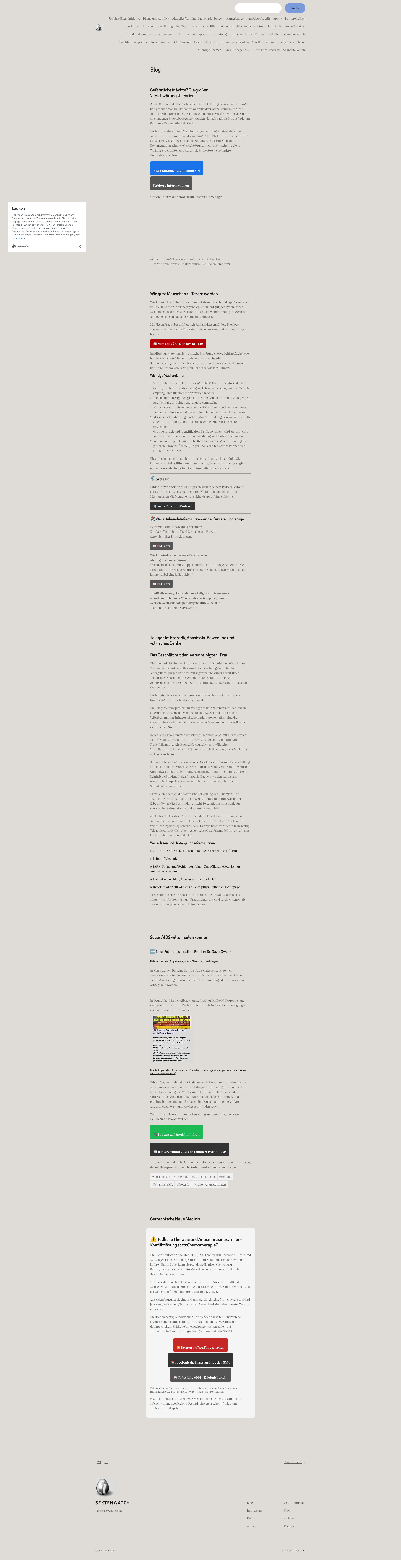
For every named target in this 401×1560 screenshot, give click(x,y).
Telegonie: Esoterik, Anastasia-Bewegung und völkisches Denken (192, 640)
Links (248, 34)
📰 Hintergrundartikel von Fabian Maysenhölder (190, 1151)
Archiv (277, 18)
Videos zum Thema (293, 41)
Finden (295, 8)
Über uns (210, 41)
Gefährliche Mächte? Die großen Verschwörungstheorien (179, 93)
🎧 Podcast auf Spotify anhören (177, 1134)
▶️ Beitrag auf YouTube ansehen (200, 1347)
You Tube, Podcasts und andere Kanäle (280, 49)
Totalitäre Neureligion (187, 41)
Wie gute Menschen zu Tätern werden (184, 294)
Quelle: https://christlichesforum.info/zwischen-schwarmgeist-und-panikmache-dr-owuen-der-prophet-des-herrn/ (198, 1071)
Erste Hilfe (208, 26)
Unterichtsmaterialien (234, 41)
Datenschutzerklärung (158, 26)
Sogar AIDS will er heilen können (179, 937)
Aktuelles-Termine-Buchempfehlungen (197, 18)
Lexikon (236, 34)
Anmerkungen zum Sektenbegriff (248, 18)
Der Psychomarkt (187, 26)
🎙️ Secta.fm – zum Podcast (172, 506)
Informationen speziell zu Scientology (203, 34)
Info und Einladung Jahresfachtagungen (149, 34)
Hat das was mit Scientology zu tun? (241, 26)
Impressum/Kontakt (292, 26)
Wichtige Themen (209, 49)
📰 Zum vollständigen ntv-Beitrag (178, 343)
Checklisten (132, 26)
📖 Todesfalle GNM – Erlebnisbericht (200, 1377)
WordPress (300, 1550)
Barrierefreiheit (295, 18)
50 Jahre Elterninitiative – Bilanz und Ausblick (138, 18)
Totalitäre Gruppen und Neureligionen (144, 41)
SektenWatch (113, 1503)
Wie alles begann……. (238, 49)
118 (106, 1462)
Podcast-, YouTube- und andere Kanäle (280, 34)
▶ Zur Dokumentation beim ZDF (176, 170)
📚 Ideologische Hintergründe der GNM (200, 1362)
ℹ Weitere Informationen (171, 185)
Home (272, 26)
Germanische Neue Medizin (175, 1219)
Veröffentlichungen (265, 41)
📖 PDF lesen (161, 545)
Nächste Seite (294, 1462)
